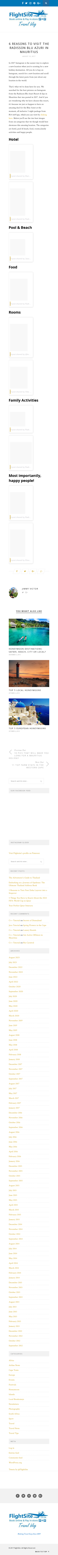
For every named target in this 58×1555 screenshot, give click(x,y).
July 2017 (13, 1088)
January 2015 (14, 1219)
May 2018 (13, 1044)
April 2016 (13, 1151)
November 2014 (16, 1229)
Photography (14, 1409)
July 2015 (13, 1190)
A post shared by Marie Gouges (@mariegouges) (31, 176)
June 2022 (13, 977)
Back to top (41, 1552)
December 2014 (15, 1224)
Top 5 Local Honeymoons (25, 690)
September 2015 (16, 1180)
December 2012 (15, 1331)
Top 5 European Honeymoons (27, 728)
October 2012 (14, 1340)
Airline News (14, 1365)
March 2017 (14, 1098)
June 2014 (13, 1253)
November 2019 (16, 1020)
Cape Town (13, 1370)
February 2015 (15, 1214)
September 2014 (16, 1239)
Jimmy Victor (30, 588)
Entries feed (14, 1453)
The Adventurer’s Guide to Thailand (24, 877)
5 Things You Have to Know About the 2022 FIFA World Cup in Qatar (28, 899)
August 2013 (14, 1302)
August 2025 (14, 957)
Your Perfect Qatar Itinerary (21, 905)
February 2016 (15, 1156)
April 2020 (13, 1010)
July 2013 (12, 1306)
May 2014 (13, 1258)
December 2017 (15, 1064)
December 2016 (15, 1112)
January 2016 (14, 1161)
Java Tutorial (14, 925)
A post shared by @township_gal (24, 354)
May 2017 (13, 1093)
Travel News (14, 1428)
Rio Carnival (28, 942)
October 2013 (14, 1292)
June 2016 (13, 1141)
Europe (12, 1375)
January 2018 (14, 1059)
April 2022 (13, 981)
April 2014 (13, 1263)
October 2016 (14, 1122)
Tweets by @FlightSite (18, 1469)
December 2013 (15, 1282)
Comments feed (15, 1457)
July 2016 (13, 1137)
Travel (11, 1423)
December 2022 (15, 967)
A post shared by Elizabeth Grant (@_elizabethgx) (31, 560)
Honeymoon (14, 1389)
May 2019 (13, 1030)
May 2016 (13, 1146)
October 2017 (14, 1074)
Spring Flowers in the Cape (34, 925)
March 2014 (14, 1268)
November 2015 (16, 1171)
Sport (11, 1418)
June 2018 (13, 1040)
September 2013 (16, 1297)
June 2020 (13, 1001)
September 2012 (16, 1345)
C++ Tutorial (14, 920)
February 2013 (15, 1321)
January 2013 (14, 1326)
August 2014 (14, 1243)
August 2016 (14, 1132)
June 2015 (13, 1195)
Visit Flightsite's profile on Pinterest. (24, 853)
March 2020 (14, 1015)
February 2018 (15, 1054)
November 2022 (16, 972)
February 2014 (15, 1272)
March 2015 (14, 1209)
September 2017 (16, 1078)
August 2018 (14, 1035)
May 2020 (13, 1006)
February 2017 (15, 1103)
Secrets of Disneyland (32, 920)
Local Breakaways (16, 1399)
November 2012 (16, 1336)
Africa (11, 1360)
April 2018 (13, 1049)
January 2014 (14, 1277)
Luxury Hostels (29, 930)
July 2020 (13, 996)
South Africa (14, 1413)
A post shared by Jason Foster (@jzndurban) (29, 259)
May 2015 (13, 1200)
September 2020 (16, 991)
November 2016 (16, 1117)
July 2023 (13, 962)
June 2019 (13, 1025)
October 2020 (15, 986)
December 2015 (15, 1166)
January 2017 (14, 1108)
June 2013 (13, 1311)
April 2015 (13, 1205)
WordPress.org (15, 1462)
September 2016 (16, 1127)
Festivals (12, 1384)
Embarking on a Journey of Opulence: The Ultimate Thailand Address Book (27, 884)
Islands (12, 1394)
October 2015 (14, 1175)
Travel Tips (14, 1433)
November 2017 (16, 1069)
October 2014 (14, 1234)
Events (12, 1379)
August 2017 (14, 1083)
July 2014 (13, 1248)
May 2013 (13, 1316)
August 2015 (14, 1185)
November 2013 (15, 1287)
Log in (11, 1448)
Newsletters (14, 1404)
